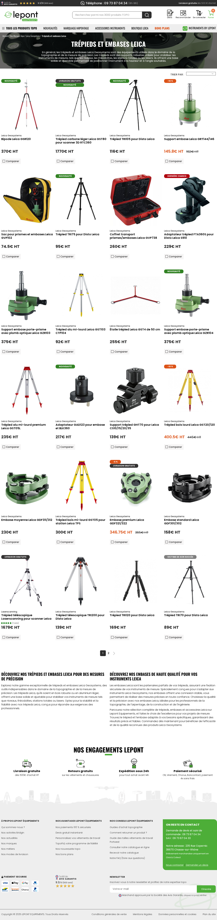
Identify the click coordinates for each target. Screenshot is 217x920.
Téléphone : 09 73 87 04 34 (106, 3)
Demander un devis (197, 865)
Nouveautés (50, 28)
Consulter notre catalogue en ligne (129, 847)
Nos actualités (9, 838)
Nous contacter (175, 865)
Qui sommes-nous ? (13, 827)
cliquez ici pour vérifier (195, 895)
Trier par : (177, 74)
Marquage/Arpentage (76, 28)
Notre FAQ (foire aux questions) (127, 858)
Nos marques (9, 843)
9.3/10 (45, 3)
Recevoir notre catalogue (124, 852)
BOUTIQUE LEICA (139, 28)
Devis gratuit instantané (69, 832)
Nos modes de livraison (14, 854)
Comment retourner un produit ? (128, 832)
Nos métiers (8, 848)
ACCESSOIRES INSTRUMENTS (110, 28)
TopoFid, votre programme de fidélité (77, 843)
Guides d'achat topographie (126, 827)
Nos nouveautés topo (68, 848)
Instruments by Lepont (202, 28)
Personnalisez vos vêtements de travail (78, 838)
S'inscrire (206, 889)
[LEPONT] (21, 15)
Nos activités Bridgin (12, 832)
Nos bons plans (64, 854)
